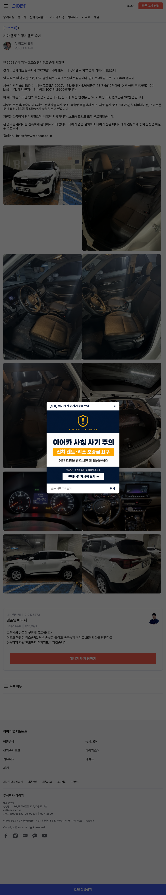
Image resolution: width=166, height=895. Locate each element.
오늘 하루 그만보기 (61, 488)
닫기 (112, 488)
